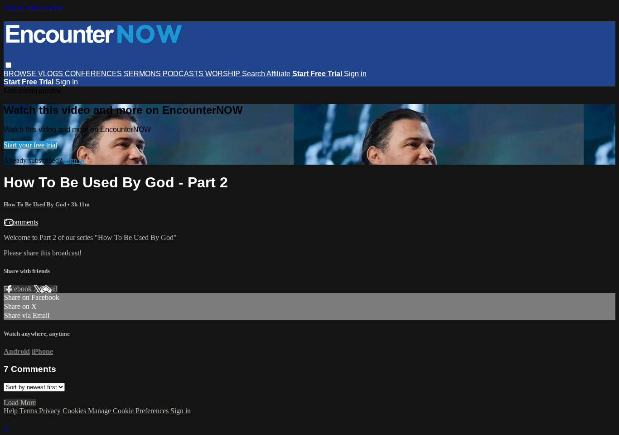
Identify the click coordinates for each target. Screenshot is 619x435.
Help (11, 411)
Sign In (66, 82)
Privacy (51, 411)
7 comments (21, 222)
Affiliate (278, 74)
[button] (8, 65)
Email (49, 289)
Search (254, 74)
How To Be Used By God (36, 204)
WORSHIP (223, 74)
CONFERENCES (94, 74)
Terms (29, 411)
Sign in (355, 74)
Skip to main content (33, 7)
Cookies (75, 411)
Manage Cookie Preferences (129, 411)
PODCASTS (184, 74)
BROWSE (21, 74)
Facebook (19, 289)
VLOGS (51, 74)
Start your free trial (30, 145)
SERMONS (143, 74)
